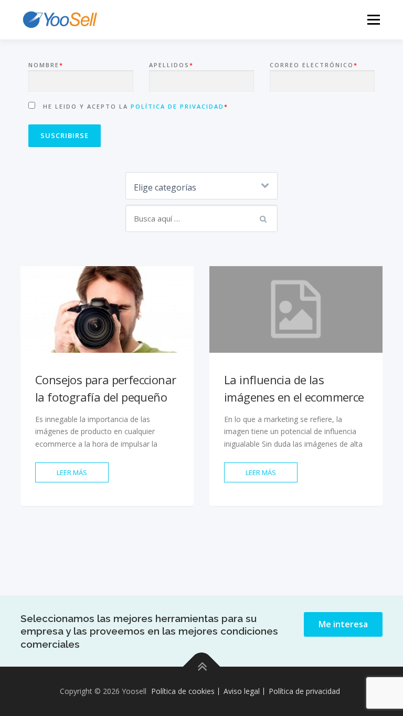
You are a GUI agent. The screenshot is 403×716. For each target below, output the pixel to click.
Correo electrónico (314, 65)
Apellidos (171, 65)
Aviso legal (242, 691)
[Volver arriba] (201, 667)
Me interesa (343, 624)
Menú (373, 19)
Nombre (45, 65)
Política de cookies (183, 691)
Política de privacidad (177, 106)
